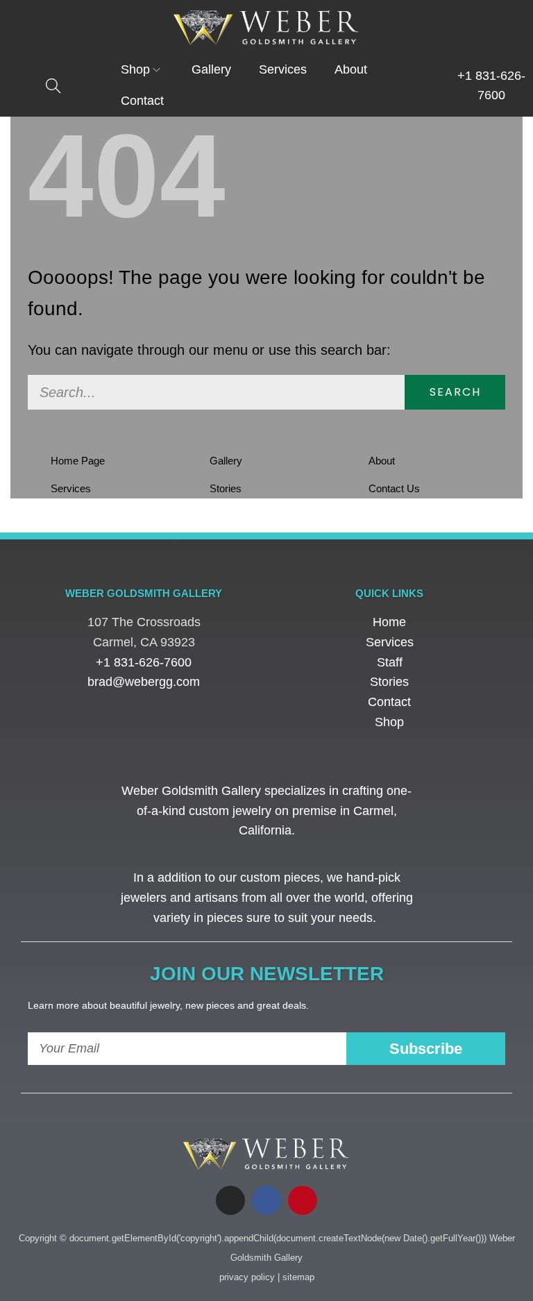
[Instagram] (230, 1200)
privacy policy (247, 1277)
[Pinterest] (302, 1200)
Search (455, 392)
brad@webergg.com (143, 682)
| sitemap (296, 1277)
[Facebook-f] (266, 1200)
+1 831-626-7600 (144, 662)
